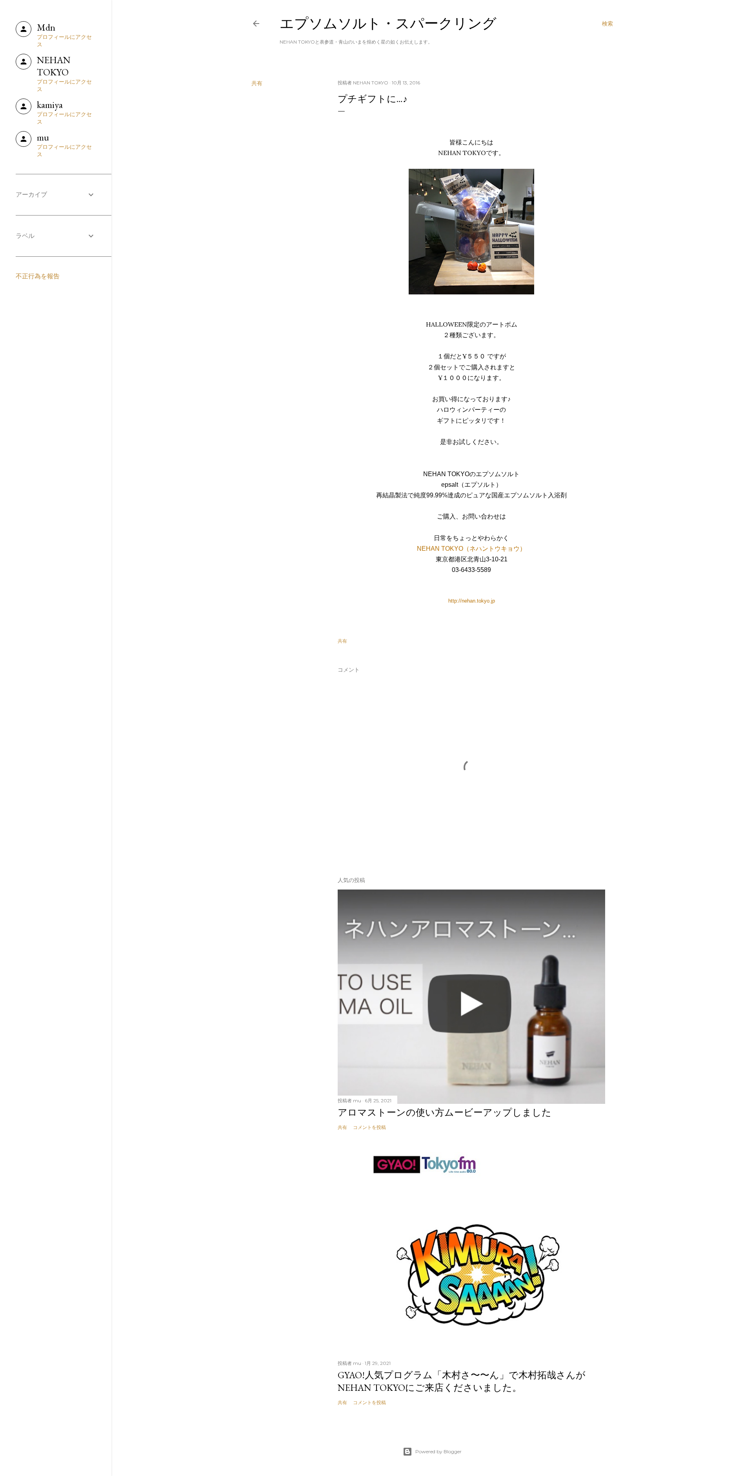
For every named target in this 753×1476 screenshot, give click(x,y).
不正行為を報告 (38, 276)
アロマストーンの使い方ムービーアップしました (444, 1112)
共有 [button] (256, 83)
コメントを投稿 (369, 1127)
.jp (492, 601)
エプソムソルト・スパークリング (388, 23)
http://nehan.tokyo (468, 601)
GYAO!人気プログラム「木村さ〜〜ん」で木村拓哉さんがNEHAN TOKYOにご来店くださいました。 (462, 1381)
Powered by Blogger (438, 1451)
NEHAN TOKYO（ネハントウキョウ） (471, 548)
